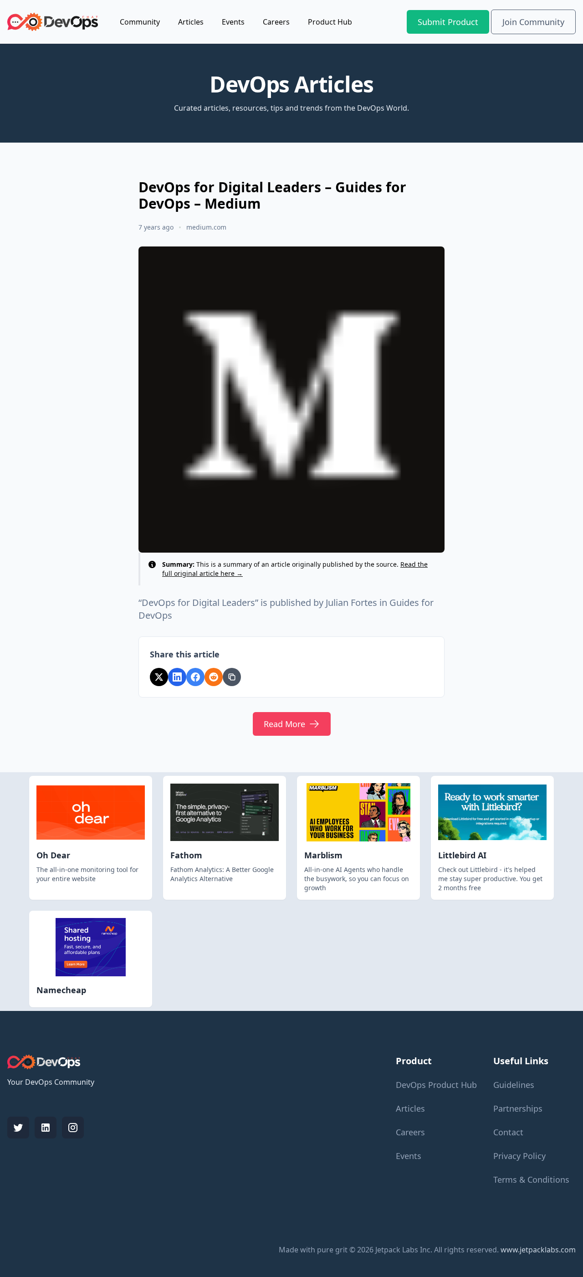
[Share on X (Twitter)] (159, 677)
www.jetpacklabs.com (538, 1250)
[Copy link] (232, 677)
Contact (508, 1132)
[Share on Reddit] (214, 677)
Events (233, 22)
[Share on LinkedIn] (177, 677)
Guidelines (513, 1084)
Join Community (533, 21)
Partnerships (517, 1108)
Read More (284, 723)
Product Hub (330, 22)
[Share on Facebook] (195, 677)
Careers (276, 22)
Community (140, 22)
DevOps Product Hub (436, 1084)
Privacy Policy (519, 1155)
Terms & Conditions (531, 1179)
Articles (191, 22)
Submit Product (448, 21)
